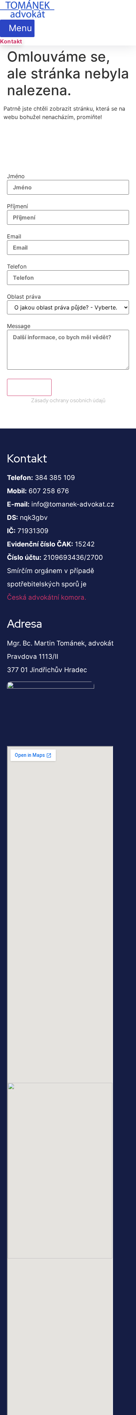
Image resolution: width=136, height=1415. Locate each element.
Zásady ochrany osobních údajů (68, 400)
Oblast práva (24, 296)
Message (18, 326)
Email (14, 236)
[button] (17, 28)
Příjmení (17, 206)
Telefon (17, 266)
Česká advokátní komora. (46, 597)
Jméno (16, 176)
